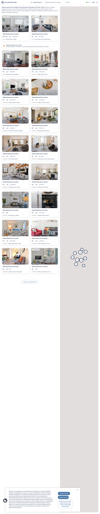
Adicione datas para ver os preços (10, 34)
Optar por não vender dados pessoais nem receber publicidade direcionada (65, 503)
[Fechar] (77, 489)
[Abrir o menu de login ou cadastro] (97, 2)
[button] (80, 252)
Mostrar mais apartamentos (30, 282)
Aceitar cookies (64, 493)
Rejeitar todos (63, 497)
